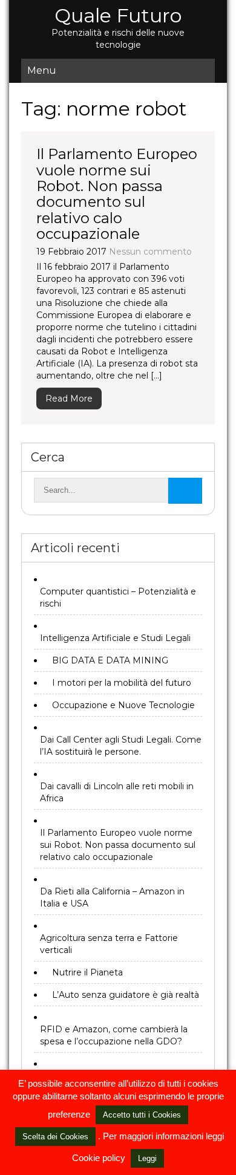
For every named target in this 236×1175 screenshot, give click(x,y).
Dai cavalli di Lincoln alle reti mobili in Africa (117, 792)
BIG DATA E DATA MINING (110, 660)
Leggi (147, 1158)
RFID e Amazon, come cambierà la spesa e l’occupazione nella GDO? (114, 1035)
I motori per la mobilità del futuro (121, 682)
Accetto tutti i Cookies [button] (142, 1114)
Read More (69, 398)
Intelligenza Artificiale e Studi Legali (115, 638)
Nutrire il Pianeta (87, 972)
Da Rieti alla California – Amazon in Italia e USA (112, 897)
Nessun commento (150, 251)
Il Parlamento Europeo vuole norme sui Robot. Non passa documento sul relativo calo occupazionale (116, 193)
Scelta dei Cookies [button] (55, 1136)
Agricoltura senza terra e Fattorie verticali (109, 944)
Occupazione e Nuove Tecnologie (123, 705)
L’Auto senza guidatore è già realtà (125, 994)
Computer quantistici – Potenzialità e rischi (118, 597)
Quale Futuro (118, 15)
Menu (41, 70)
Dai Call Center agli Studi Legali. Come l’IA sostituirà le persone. (121, 745)
